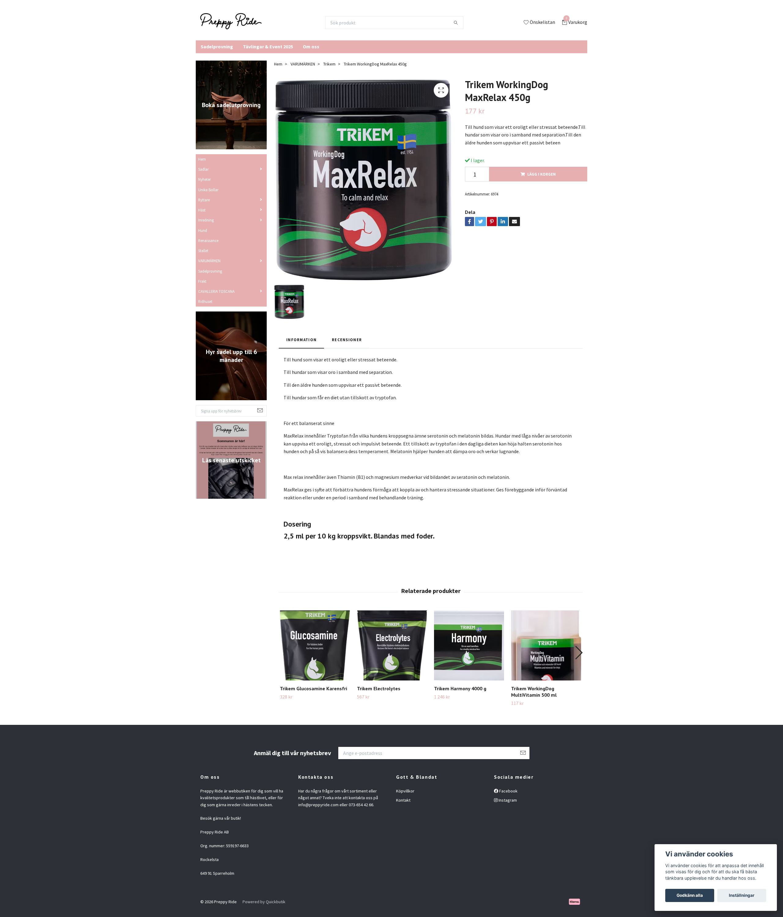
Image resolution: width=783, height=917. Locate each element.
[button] (578, 652)
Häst (202, 209)
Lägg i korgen (541, 174)
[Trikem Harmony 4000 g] (469, 645)
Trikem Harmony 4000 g (460, 688)
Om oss (311, 46)
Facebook (508, 791)
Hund (202, 230)
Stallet (203, 250)
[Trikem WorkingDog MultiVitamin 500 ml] (546, 645)
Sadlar (203, 169)
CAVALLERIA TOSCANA (216, 291)
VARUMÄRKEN (209, 260)
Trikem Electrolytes (378, 688)
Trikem (329, 64)
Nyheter (204, 179)
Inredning (206, 220)
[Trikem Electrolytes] (392, 645)
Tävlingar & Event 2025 (268, 46)
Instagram (507, 800)
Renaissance (208, 240)
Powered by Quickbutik (264, 901)
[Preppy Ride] (231, 22)
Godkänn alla (690, 895)
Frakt (202, 281)
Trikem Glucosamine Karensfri (313, 688)
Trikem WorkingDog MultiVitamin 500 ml (534, 691)
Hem (202, 159)
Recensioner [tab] (347, 339)
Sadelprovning (217, 46)
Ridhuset (205, 301)
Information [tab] (301, 339)
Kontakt (403, 800)
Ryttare (204, 199)
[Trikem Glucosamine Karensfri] (315, 645)
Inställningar (742, 895)
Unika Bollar (208, 189)
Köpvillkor (405, 791)
